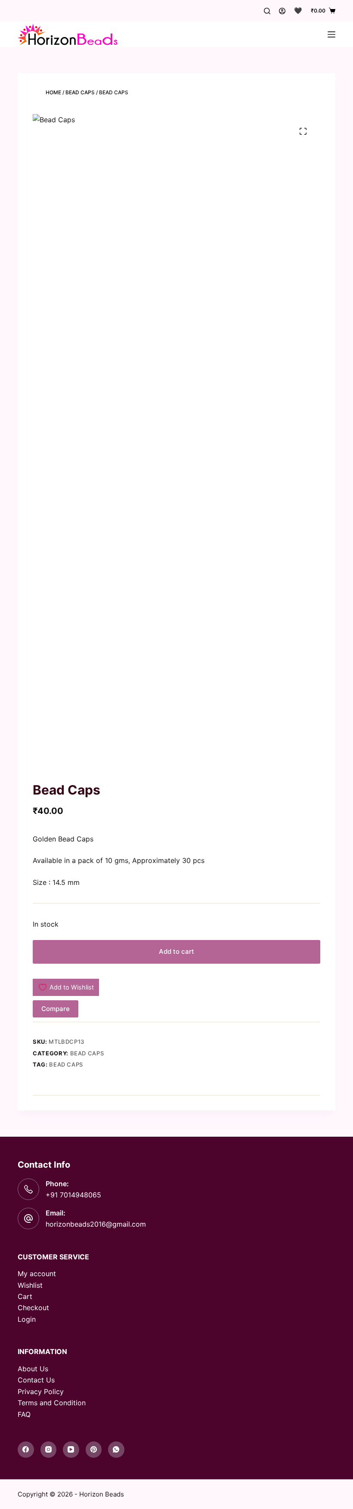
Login (27, 1319)
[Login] (282, 11)
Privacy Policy (41, 1391)
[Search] (267, 11)
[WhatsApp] (116, 1449)
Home (53, 92)
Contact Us (36, 1380)
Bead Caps (80, 92)
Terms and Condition (52, 1402)
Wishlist (30, 1285)
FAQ (24, 1414)
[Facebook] (26, 1449)
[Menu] (331, 34)
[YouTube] (71, 1449)
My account (37, 1273)
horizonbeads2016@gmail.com (96, 1224)
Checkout (33, 1307)
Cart (25, 1296)
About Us (33, 1368)
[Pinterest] (94, 1449)
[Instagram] (48, 1449)
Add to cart (176, 951)
